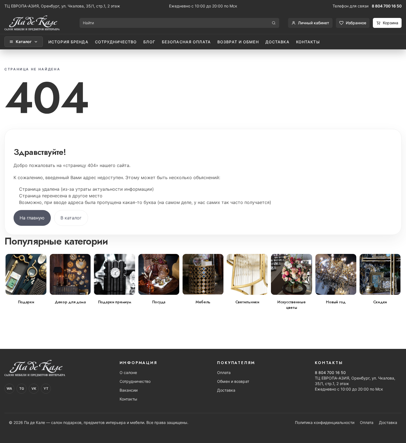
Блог (149, 41)
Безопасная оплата (186, 41)
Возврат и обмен (238, 41)
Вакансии (129, 390)
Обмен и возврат (233, 381)
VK (33, 388)
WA (9, 388)
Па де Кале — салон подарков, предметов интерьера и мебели (84, 422)
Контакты (308, 41)
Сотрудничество (116, 41)
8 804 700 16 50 (387, 6)
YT (46, 388)
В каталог (70, 218)
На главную (32, 218)
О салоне (128, 372)
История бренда (68, 41)
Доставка (277, 41)
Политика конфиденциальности (324, 422)
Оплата (224, 372)
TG (21, 388)
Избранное (356, 22)
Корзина (390, 22)
